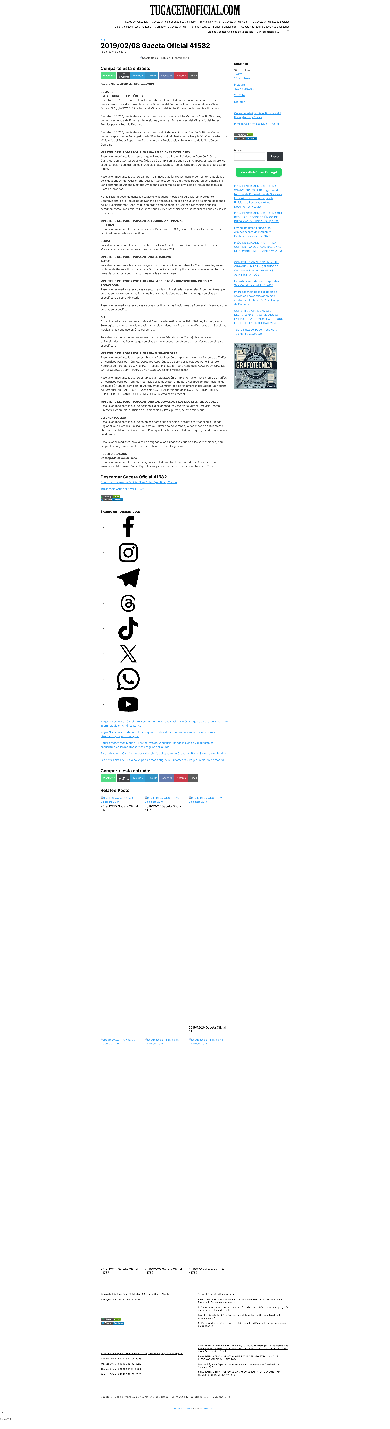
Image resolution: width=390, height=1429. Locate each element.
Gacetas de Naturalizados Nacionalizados (265, 26)
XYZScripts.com (210, 1408)
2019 (103, 40)
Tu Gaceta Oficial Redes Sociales (270, 21)
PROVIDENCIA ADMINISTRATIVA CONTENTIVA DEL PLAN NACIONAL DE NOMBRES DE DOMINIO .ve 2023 (258, 246)
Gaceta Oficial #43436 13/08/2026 (121, 1358)
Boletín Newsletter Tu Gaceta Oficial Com (224, 21)
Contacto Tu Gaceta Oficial (170, 26)
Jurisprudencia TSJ (268, 31)
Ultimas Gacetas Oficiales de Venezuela (230, 31)
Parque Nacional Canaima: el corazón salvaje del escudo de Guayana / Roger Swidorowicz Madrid (163, 753)
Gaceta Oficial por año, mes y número (174, 21)
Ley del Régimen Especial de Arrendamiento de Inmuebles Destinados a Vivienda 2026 (252, 232)
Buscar (238, 150)
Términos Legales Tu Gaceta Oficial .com (213, 26)
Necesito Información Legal (259, 172)
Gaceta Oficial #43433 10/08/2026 (121, 1374)
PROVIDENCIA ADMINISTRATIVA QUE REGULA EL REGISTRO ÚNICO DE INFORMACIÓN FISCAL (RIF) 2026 (258, 217)
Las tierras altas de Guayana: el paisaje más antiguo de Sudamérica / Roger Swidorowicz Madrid (162, 760)
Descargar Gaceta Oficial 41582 (134, 476)
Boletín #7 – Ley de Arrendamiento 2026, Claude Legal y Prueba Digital (142, 1353)
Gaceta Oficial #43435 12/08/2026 (121, 1363)
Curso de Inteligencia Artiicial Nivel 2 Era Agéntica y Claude (139, 482)
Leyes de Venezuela (136, 21)
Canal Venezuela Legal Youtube (133, 26)
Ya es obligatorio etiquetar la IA (216, 1294)
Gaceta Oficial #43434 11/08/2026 (121, 1369)
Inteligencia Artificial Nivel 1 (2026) (123, 488)
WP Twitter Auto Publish (183, 1408)
